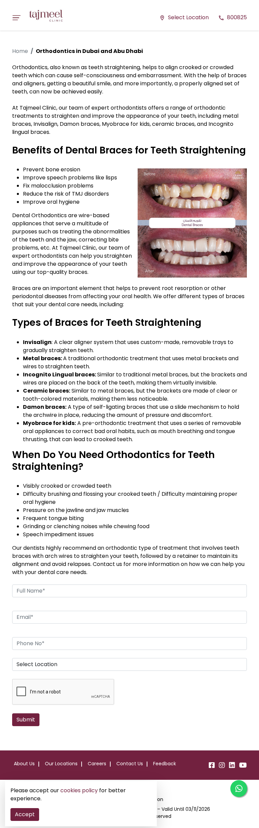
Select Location (184, 17)
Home (20, 51)
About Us (24, 763)
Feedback (164, 763)
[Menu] (18, 17)
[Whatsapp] (238, 788)
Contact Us (129, 763)
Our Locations (61, 763)
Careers (97, 763)
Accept (25, 814)
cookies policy (79, 790)
